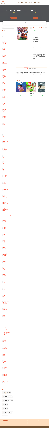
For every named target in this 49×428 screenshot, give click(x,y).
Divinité (4, 123)
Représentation (5, 309)
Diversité (4, 122)
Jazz (3, 211)
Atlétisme (4, 61)
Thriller (4, 334)
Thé (3, 362)
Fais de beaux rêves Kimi (21, 93)
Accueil (19, 2)
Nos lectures (21, 92)
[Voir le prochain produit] (46, 27)
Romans (45, 92)
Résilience (4, 310)
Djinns (4, 124)
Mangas (4, 241)
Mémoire (4, 247)
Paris (3, 281)
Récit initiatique (5, 302)
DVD (3, 135)
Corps (4, 102)
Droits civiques (5, 134)
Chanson (4, 77)
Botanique (4, 70)
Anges (4, 50)
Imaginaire (4, 202)
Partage (4, 282)
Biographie (4, 69)
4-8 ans (7, 392)
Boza (41, 93)
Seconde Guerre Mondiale (6, 341)
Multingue (4, 256)
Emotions (4, 143)
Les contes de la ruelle (31, 93)
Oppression (4, 275)
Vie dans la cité (5, 374)
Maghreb (4, 233)
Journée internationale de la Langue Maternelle (7, 215)
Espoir (4, 154)
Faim (3, 163)
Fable (3, 162)
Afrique (4, 41)
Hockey (4, 195)
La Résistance (4, 221)
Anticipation (4, 55)
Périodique (4, 287)
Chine (4, 82)
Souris (4, 354)
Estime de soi (4, 156)
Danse (4, 111)
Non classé (4, 269)
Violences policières (5, 381)
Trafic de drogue (5, 367)
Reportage (4, 308)
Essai (3, 155)
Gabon (4, 181)
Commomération (5, 89)
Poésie (4, 289)
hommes (4, 196)
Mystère (4, 324)
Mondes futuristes (5, 254)
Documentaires (5, 125)
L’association (30, 2)
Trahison (4, 368)
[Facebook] (26, 423)
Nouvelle (4, 325)
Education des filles (5, 141)
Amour (4, 49)
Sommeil (4, 349)
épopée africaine (5, 150)
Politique (4, 290)
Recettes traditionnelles (6, 301)
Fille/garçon (4, 176)
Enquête (4, 147)
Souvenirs (4, 355)
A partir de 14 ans (5, 408)
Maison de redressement (6, 236)
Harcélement (4, 188)
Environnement (5, 149)
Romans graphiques (5, 335)
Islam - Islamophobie (5, 209)
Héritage (4, 190)
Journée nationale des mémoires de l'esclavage (7, 217)
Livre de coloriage (5, 227)
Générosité (4, 183)
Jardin (4, 210)
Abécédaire (4, 37)
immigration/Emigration (5, 203)
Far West (4, 168)
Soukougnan (4, 353)
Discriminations (5, 118)
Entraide (4, 148)
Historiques (5, 322)
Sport (3, 356)
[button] (25, 2)
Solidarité (4, 346)
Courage (4, 103)
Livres (4, 229)
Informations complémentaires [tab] (33, 68)
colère (4, 84)
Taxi (3, 360)
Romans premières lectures (7, 332)
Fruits (4, 177)
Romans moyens (5, 331)
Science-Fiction (5, 333)
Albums (19, 92)
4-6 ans (4, 392)
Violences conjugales (5, 380)
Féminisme (4, 170)
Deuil (3, 115)
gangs (4, 182)
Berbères (4, 64)
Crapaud (4, 104)
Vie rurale (4, 376)
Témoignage (4, 361)
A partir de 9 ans (10, 400)
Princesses (4, 296)
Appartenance (4, 57)
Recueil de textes (5, 327)
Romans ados (5, 328)
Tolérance (5, 347)
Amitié (4, 48)
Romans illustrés (5, 329)
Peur (3, 288)
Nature (4, 262)
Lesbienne (4, 222)
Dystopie (4, 136)
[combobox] (14, 22)
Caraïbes (4, 75)
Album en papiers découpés (6, 43)
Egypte (4, 142)
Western (4, 387)
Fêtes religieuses (5, 175)
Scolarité (4, 339)
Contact (35, 2)
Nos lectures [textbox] (14, 22)
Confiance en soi (5, 95)
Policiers (4, 326)
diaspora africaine (5, 116)
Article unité (4, 412)
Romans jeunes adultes (6, 330)
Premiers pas (4, 295)
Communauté (4, 90)
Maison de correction (5, 235)
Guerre (4, 184)
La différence (4, 220)
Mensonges (4, 248)
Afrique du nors (5, 42)
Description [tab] (26, 68)
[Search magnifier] (47, 2)
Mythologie (4, 260)
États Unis (4, 157)
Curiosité (4, 110)
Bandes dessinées (30, 92)
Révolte (4, 314)
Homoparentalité (5, 197)
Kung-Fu (4, 219)
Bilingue (4, 68)
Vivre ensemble (5, 383)
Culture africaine (5, 109)
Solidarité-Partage (5, 348)
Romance (4, 316)
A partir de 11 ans (5, 404)
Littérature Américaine (6, 323)
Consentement (4, 96)
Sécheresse (4, 340)
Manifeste (4, 242)
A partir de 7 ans (5, 400)
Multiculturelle (4, 255)
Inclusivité (4, 204)
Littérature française (5, 226)
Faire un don (38, 2)
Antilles (4, 56)
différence (4, 117)
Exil (3, 161)
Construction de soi (5, 97)
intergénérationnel (5, 208)
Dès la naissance (10, 412)
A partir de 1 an (5, 396)
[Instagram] (29, 423)
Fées (3, 169)
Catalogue (25, 2)
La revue (22, 2)
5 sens (4, 36)
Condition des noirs (5, 91)
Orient (4, 276)
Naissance (4, 261)
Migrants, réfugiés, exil (39, 92)
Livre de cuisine (5, 228)
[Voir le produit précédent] (44, 27)
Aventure (4, 62)
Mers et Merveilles (5, 249)
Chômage (4, 83)
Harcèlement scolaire (5, 189)
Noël (3, 267)
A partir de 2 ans (10, 396)
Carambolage (4, 76)
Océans (4, 274)
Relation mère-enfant (5, 303)
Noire (3, 268)
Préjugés (4, 294)
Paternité (4, 283)
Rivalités (4, 315)
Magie (4, 234)
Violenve (4, 382)
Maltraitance (4, 240)
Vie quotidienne (5, 375)
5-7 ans (36, 63)
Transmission (4, 369)
